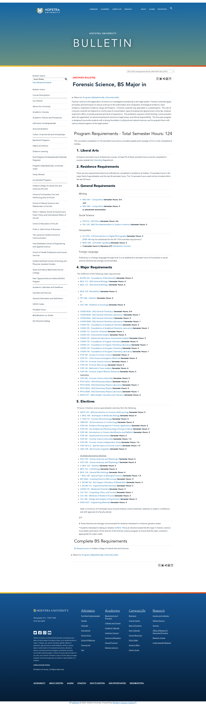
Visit (82, 650)
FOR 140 (86, 239)
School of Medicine (88, 640)
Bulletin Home (39, 89)
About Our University (41, 106)
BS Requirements (81, 548)
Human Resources (135, 635)
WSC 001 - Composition (92, 199)
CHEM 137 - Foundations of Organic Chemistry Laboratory (105, 345)
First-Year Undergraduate (90, 616)
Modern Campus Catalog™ (124, 702)
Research (128, 9)
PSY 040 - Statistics (88, 298)
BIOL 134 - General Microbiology (94, 472)
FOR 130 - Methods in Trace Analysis (96, 368)
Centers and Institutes (161, 616)
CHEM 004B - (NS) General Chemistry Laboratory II (102, 321)
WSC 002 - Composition (92, 206)
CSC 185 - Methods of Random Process (97, 495)
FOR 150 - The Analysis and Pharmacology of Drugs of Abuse (106, 429)
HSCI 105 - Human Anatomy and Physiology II (99, 462)
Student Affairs (134, 645)
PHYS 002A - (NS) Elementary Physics (96, 388)
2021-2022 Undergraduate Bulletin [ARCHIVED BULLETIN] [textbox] (147, 71)
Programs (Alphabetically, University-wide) (101, 97)
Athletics (81, 683)
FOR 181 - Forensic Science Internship (96, 439)
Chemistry (97, 160)
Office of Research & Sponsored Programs (160, 631)
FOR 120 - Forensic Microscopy (93, 365)
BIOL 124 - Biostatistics (90, 291)
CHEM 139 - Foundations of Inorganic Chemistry (101, 348)
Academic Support (112, 633)
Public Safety (133, 640)
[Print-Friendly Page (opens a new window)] (167, 78)
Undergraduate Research (162, 643)
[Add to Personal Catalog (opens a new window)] (160, 78)
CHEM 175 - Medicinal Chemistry (94, 489)
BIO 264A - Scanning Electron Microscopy (98, 479)
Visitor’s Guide (134, 650)
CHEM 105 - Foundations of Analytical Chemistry (101, 325)
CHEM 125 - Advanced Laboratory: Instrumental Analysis (104, 338)
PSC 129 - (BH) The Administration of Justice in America (106, 224)
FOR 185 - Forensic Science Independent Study (100, 442)
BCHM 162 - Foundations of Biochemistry (98, 278)
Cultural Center (134, 621)
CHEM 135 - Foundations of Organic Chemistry (100, 341)
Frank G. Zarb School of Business (46, 229)
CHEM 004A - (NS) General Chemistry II (97, 318)
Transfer (84, 621)
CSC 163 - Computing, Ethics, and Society (98, 492)
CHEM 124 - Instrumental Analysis (94, 335)
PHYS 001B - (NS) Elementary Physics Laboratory (101, 385)
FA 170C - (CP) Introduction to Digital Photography (104, 236)
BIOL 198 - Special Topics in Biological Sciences (102, 475)
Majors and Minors (40, 146)
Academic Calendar (112, 628)
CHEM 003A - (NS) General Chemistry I (96, 311)
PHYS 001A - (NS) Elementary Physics (96, 381)
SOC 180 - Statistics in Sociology (94, 305)
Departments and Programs (111, 617)
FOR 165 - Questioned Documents (95, 435)
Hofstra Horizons (159, 621)
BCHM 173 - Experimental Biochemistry (99, 485)
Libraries (156, 626)
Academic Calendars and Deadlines (48, 287)
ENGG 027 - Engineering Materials (95, 502)
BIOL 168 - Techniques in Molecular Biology (101, 415)
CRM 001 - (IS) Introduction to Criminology (98, 422)
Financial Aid (85, 645)
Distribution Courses (122, 246)
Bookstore (132, 616)
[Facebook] (40, 633)
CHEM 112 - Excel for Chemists (93, 331)
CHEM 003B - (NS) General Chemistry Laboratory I (101, 315)
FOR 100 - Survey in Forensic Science (96, 355)
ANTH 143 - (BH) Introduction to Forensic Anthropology (104, 412)
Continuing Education (113, 638)
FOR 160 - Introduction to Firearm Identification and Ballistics (106, 432)
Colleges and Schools (113, 623)
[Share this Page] (163, 78)
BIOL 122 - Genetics (90, 465)
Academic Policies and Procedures (47, 117)
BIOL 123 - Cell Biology (90, 469)
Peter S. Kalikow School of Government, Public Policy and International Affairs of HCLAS (49, 215)
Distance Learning (40, 151)
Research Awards (159, 638)
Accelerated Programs (42, 180)
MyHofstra (162, 9)
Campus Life (116, 9)
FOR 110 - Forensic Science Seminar (95, 361)
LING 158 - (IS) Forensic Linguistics (95, 449)
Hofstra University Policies (41, 665)
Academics (105, 9)
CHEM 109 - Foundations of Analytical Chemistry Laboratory (106, 328)
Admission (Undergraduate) (44, 123)
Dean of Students (135, 626)
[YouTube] (49, 633)
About (143, 9)
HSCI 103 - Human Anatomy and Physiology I (99, 459)
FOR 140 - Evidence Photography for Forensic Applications (105, 425)
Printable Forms (39, 309)
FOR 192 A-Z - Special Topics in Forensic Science (101, 445)
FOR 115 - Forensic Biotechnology (97, 419)
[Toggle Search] (171, 8)
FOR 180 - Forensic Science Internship (96, 378)
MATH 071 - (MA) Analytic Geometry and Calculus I (102, 395)
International (85, 630)
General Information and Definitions (48, 298)
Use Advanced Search (42, 82)
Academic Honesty (41, 112)
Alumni (152, 9)
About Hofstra (56, 683)
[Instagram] (44, 633)
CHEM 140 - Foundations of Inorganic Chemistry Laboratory (106, 351)
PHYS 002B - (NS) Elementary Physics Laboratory (101, 391)
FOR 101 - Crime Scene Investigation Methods (100, 358)
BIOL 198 (121, 528)
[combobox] (150, 71)
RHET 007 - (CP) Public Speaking (96, 243)
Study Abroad (38, 174)
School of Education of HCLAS (45, 223)
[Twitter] (35, 633)
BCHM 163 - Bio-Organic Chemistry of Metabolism (104, 482)
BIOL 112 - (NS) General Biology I (94, 284)
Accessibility (39, 683)
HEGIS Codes (38, 304)
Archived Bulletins (40, 129)
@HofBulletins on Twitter (43, 315)
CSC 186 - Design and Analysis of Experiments (100, 499)
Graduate (84, 626)
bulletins (75, 702)
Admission (94, 9)
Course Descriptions (41, 95)
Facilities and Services (42, 293)
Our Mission (38, 101)
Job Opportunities (117, 683)
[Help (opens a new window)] (170, 78)
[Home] (57, 11)
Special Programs (111, 643)
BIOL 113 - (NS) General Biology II (94, 281)
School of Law (86, 635)
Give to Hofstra (97, 683)
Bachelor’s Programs (41, 140)
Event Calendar (134, 630)
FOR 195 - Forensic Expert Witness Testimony (99, 371)
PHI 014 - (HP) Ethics (91, 221)
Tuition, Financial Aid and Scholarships (49, 134)
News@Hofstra (137, 683)
